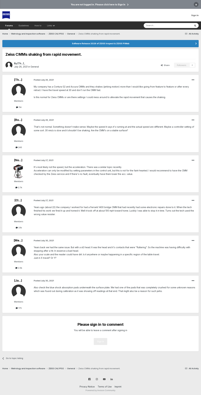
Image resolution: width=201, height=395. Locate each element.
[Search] (195, 25)
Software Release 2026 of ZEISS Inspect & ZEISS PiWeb (100, 43)
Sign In (195, 15)
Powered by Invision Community (100, 390)
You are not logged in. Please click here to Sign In (98, 4)
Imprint (118, 386)
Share (166, 65)
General (35, 66)
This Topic (182, 25)
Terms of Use (105, 386)
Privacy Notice (87, 386)
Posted (44, 80)
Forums (9, 25)
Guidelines (24, 25)
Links (50, 25)
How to (38, 25)
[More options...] (193, 80)
